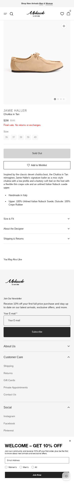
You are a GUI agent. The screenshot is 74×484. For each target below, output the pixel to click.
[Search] (11, 13)
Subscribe (37, 331)
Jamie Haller (15, 110)
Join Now (37, 475)
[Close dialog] (69, 440)
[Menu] (5, 14)
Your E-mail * (10, 313)
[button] (68, 14)
